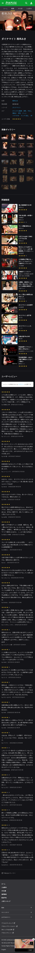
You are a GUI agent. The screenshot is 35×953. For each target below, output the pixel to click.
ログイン (21, 384)
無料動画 (4, 894)
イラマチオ (15, 115)
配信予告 (4, 897)
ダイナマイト (16, 107)
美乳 (25, 111)
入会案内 (29, 8)
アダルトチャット (7, 933)
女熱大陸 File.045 (24, 336)
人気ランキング (6, 901)
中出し (30, 111)
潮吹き (14, 113)
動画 (12, 8)
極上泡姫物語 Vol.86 (25, 205)
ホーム (5, 8)
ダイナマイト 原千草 (25, 315)
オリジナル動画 (17, 111)
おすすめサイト (6, 917)
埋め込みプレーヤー (10, 873)
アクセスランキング (7, 923)
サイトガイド (5, 912)
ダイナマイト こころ (25, 326)
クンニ (24, 113)
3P (31, 115)
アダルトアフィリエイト (8, 926)
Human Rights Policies (8, 946)
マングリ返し (25, 115)
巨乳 (19, 113)
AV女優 (20, 8)
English (4, 949)
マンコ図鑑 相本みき (25, 226)
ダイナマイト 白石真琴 (26, 305)
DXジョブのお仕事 (7, 929)
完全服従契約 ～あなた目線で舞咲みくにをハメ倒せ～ (26, 359)
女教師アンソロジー (25, 271)
